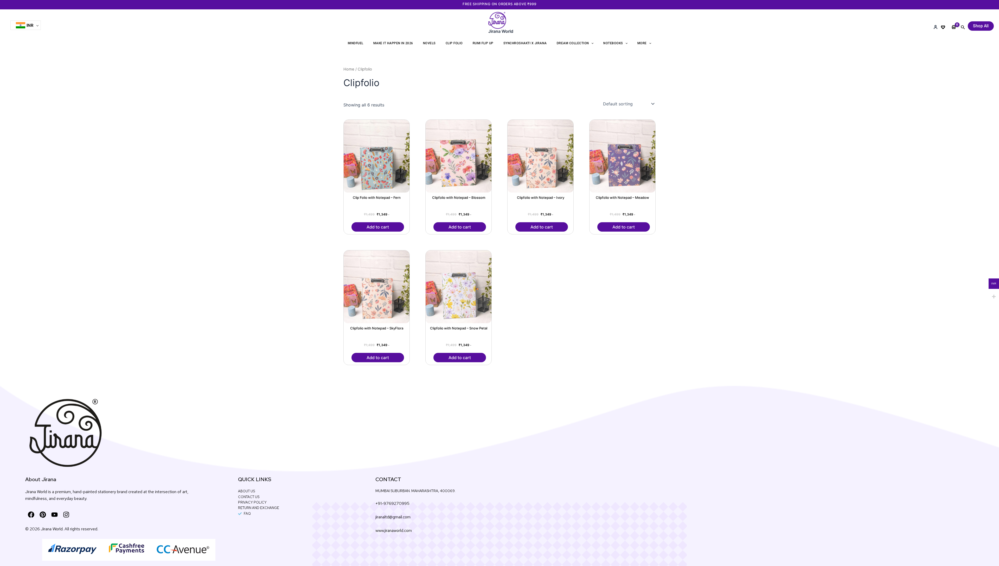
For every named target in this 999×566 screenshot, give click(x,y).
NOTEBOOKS (613, 43)
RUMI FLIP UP (483, 43)
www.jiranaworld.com (393, 530)
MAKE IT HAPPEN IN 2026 (393, 43)
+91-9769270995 (392, 503)
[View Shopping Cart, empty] (954, 23)
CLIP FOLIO (454, 43)
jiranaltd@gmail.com (393, 517)
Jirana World (500, 31)
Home (348, 69)
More (642, 43)
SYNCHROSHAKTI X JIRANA (525, 43)
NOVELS (429, 43)
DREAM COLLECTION (573, 43)
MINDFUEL (355, 43)
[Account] (935, 27)
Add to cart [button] (378, 227)
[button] (963, 27)
